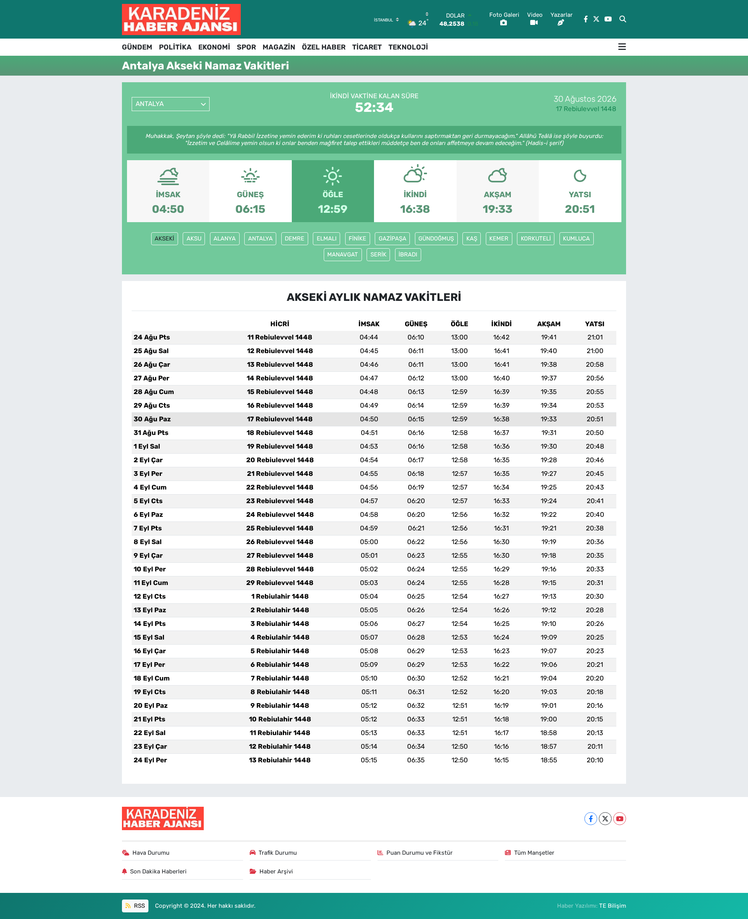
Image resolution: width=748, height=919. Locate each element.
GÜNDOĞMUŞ (436, 238)
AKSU (194, 238)
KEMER (498, 238)
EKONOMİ (214, 47)
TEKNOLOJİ (408, 47)
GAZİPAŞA (392, 238)
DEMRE (294, 238)
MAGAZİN (279, 47)
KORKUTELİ (536, 238)
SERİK (378, 254)
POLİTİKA (175, 47)
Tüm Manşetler (534, 852)
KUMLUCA (576, 238)
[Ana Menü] (622, 47)
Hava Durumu (150, 852)
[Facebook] (590, 818)
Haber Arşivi (276, 871)
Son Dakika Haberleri (158, 871)
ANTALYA (260, 238)
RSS (138, 905)
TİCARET (367, 47)
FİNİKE (357, 238)
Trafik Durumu (278, 852)
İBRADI (408, 254)
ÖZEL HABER (324, 47)
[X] (605, 818)
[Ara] (622, 19)
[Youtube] (619, 818)
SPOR (246, 47)
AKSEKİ (164, 238)
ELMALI (327, 238)
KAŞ (471, 238)
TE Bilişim (612, 905)
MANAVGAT (342, 254)
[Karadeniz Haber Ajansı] (181, 19)
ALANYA (224, 238)
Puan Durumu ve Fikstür (419, 852)
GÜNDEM (137, 47)
